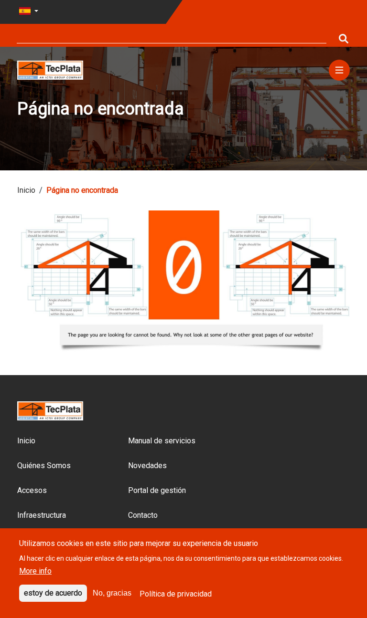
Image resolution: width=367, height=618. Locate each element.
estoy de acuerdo (53, 592)
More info (35, 571)
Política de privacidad (176, 593)
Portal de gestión (157, 490)
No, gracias (112, 593)
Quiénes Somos (44, 465)
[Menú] (339, 70)
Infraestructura (41, 515)
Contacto (143, 515)
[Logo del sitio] (50, 69)
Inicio (26, 190)
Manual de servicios (161, 440)
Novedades (147, 465)
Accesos (32, 490)
